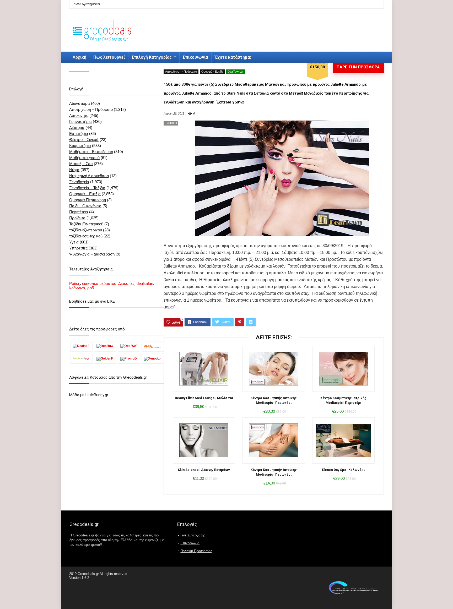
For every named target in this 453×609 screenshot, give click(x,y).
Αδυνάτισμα (79, 103)
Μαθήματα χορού (84, 157)
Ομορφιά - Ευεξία (212, 71)
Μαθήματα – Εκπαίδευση (91, 151)
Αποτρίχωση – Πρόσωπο (91, 109)
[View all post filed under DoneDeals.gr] (153, 346)
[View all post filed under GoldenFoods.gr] (105, 358)
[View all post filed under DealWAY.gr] (129, 346)
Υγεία (74, 242)
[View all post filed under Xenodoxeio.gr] (153, 358)
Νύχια (74, 169)
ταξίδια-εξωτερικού (85, 230)
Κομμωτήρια (80, 145)
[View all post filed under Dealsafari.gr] (81, 346)
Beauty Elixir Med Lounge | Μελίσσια (204, 398)
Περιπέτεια (78, 212)
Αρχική (79, 57)
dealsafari (145, 283)
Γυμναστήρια (80, 121)
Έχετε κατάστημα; (233, 57)
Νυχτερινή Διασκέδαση (89, 175)
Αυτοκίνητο (78, 115)
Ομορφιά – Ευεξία (85, 194)
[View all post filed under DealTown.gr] (105, 346)
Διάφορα (76, 127)
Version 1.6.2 (79, 578)
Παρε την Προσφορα (358, 67)
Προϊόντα (77, 218)
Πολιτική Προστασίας (196, 551)
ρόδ (90, 288)
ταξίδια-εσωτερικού (86, 236)
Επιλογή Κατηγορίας (152, 57)
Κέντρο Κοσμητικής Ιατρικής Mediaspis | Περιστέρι (274, 400)
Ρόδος (74, 283)
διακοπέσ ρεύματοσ (99, 283)
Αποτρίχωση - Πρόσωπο (181, 71)
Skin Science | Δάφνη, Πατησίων (204, 470)
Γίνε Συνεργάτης (192, 535)
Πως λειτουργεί (109, 57)
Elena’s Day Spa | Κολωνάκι (343, 470)
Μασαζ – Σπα (81, 163)
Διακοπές (126, 283)
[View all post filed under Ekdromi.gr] (81, 358)
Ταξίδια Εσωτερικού (86, 224)
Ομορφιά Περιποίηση (87, 200)
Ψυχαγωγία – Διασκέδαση (92, 254)
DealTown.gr (236, 71)
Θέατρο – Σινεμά (84, 139)
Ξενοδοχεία (79, 182)
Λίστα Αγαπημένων (86, 4)
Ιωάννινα (77, 288)
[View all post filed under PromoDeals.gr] (129, 358)
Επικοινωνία (195, 57)
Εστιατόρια (78, 133)
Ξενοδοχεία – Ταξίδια (87, 188)
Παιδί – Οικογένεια (85, 206)
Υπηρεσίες (78, 248)
